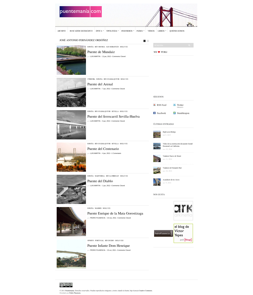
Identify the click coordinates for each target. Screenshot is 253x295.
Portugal (99, 240)
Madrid (98, 208)
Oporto (90, 240)
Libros (161, 31)
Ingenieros (126, 31)
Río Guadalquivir (111, 79)
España (90, 47)
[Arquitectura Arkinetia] (183, 223)
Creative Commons (145, 290)
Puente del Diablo (100, 181)
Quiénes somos (177, 31)
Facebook (161, 113)
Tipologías (111, 31)
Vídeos (151, 31)
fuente (127, 290)
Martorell (100, 176)
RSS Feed (161, 104)
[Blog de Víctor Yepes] (183, 245)
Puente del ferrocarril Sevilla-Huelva (113, 116)
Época (99, 31)
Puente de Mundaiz (101, 51)
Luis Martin (95, 56)
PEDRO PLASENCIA (97, 218)
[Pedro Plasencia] (163, 245)
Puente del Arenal (100, 84)
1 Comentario (116, 153)
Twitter (180, 104)
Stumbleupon (183, 113)
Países (140, 31)
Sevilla (115, 111)
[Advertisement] (171, 75)
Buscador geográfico (81, 31)
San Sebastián (112, 47)
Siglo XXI (119, 240)
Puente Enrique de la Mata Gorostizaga (115, 213)
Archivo (61, 31)
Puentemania (69, 290)
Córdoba (91, 79)
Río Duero (109, 240)
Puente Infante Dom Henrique (108, 245)
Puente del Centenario (103, 148)
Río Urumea (100, 47)
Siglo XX (124, 47)
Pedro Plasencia (74, 293)
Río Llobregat (112, 176)
